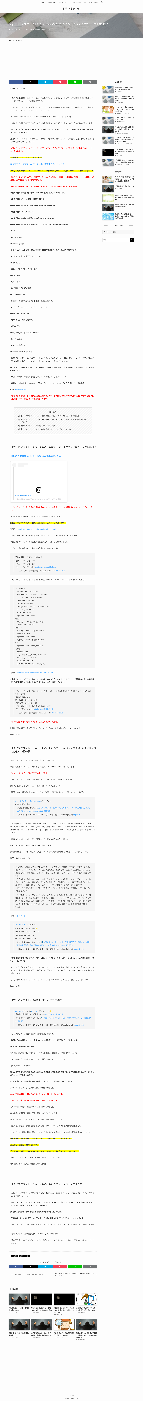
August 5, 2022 (78, 949)
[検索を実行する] (132, 240)
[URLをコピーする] (90, 82)
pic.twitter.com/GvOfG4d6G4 (39, 811)
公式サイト (21, 916)
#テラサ (34, 1011)
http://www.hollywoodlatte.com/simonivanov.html (35, 673)
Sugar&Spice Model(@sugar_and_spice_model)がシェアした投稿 (39, 499)
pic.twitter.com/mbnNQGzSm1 (44, 567)
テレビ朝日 (14, 29)
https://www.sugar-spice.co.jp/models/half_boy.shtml (36, 529)
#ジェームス (36, 801)
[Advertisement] (71, 58)
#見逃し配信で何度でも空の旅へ (40, 945)
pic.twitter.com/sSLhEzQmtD (43, 709)
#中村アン (56, 942)
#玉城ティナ (81, 942)
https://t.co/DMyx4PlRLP (47, 808)
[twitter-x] (70, 1396)
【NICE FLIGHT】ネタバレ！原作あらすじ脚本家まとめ (35, 456)
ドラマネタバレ (71, 8)
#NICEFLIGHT (61, 808)
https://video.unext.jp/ (21, 389)
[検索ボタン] (102, 2)
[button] (16, 82)
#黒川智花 (86, 1018)
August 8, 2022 (78, 815)
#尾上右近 (78, 808)
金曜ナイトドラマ (23, 29)
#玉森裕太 (48, 942)
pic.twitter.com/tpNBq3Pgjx (63, 945)
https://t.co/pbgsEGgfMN (54, 1014)
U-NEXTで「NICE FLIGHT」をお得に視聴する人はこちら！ (37, 164)
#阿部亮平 (72, 942)
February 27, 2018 (58, 571)
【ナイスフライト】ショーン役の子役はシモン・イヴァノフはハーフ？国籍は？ (50, 416)
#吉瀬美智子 (23, 945)
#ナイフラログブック (23, 801)
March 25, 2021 (57, 713)
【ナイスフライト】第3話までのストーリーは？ (38, 426)
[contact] (73, 1396)
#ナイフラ (71, 808)
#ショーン (24, 811)
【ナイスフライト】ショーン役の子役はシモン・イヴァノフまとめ (45, 429)
